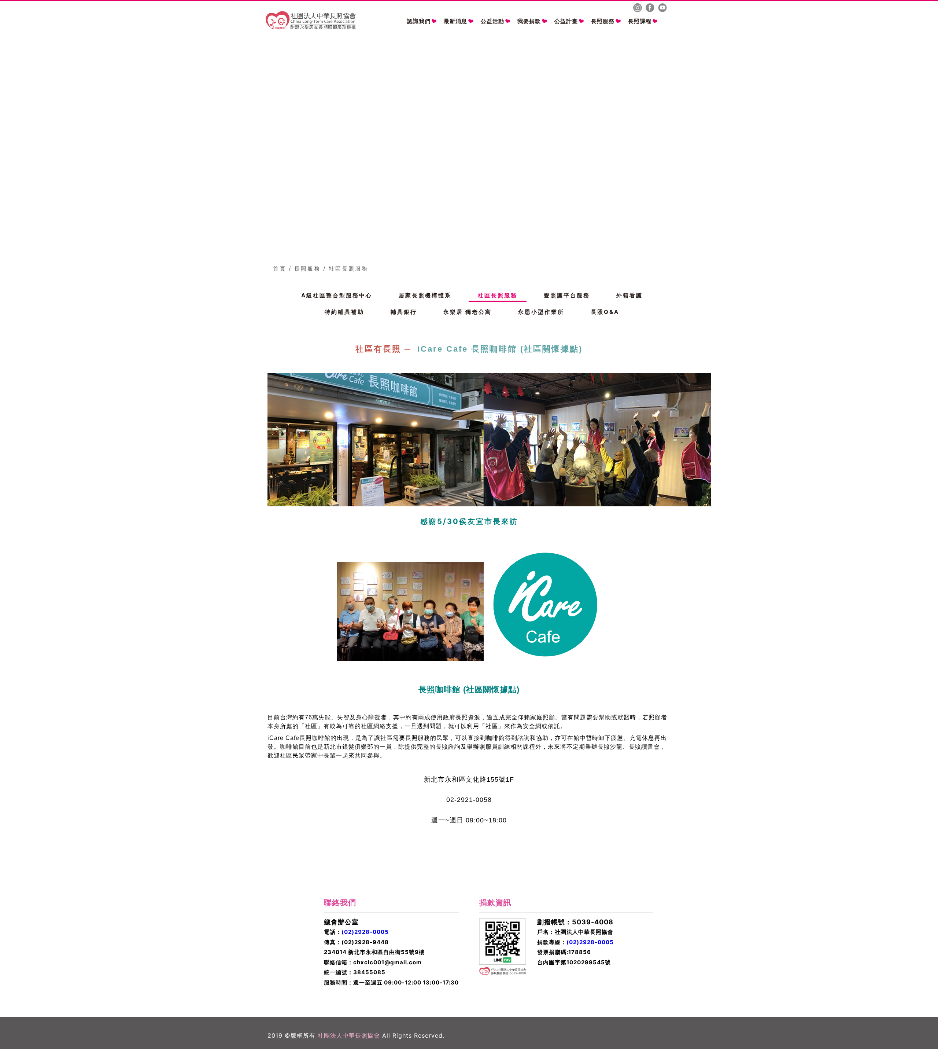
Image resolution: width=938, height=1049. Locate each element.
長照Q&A (605, 311)
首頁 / (282, 268)
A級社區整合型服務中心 (336, 295)
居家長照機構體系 (425, 295)
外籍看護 (629, 295)
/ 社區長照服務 (345, 268)
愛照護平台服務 (567, 295)
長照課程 (639, 21)
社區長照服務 (497, 295)
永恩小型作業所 (541, 311)
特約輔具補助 (344, 311)
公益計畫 (566, 21)
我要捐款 (529, 21)
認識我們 (419, 21)
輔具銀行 (404, 311)
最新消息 (455, 21)
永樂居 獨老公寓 (467, 311)
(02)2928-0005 (365, 931)
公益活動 (492, 21)
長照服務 (602, 21)
